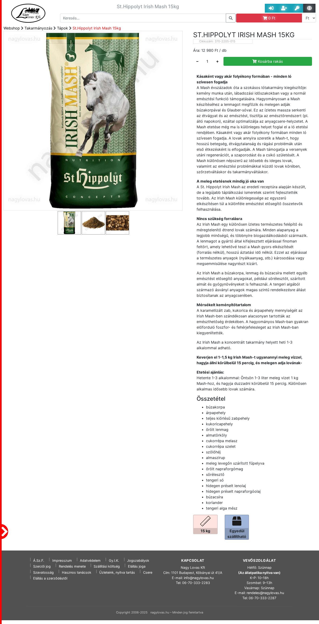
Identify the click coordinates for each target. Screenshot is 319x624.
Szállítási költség (107, 566)
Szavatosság (43, 572)
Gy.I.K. (114, 560)
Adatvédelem (90, 560)
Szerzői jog (42, 566)
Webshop (12, 28)
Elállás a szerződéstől (50, 578)
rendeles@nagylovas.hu (265, 593)
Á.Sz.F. (38, 560)
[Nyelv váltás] (309, 8)
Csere (147, 572)
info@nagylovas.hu (199, 578)
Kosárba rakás (270, 61)
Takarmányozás (38, 28)
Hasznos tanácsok (76, 572)
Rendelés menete (72, 566)
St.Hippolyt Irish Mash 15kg (97, 28)
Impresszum (62, 560)
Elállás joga (136, 566)
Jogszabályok (138, 560)
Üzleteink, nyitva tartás (117, 572)
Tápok (62, 28)
